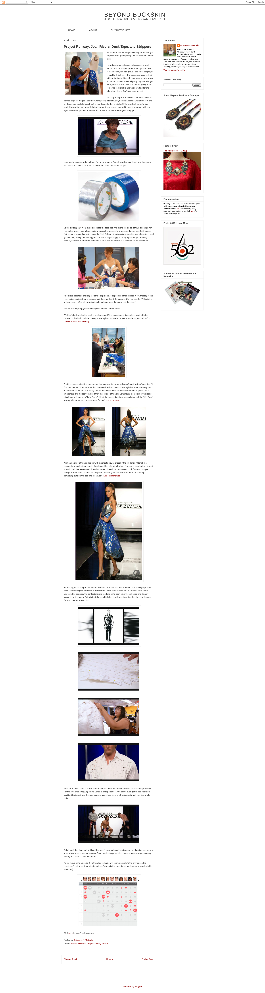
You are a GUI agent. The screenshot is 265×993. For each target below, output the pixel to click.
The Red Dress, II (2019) (175, 151)
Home (109, 959)
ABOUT (93, 30)
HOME (71, 30)
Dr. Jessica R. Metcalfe (84, 940)
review (105, 944)
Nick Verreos (113, 400)
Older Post (148, 959)
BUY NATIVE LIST (120, 30)
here (70, 933)
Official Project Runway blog (76, 322)
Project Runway (94, 944)
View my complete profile (174, 70)
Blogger (138, 987)
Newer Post (70, 959)
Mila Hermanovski (112, 476)
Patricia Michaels (78, 944)
